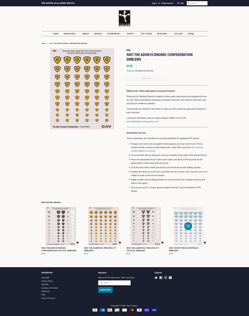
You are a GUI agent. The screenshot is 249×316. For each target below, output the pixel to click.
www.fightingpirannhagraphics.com (142, 121)
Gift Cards (146, 34)
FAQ (43, 295)
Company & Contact (50, 288)
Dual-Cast (46, 291)
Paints (130, 34)
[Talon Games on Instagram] (165, 278)
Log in (154, 3)
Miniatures (70, 34)
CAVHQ (191, 34)
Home (55, 34)
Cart (182, 3)
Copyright (45, 278)
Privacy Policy (47, 281)
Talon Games (132, 306)
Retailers (162, 34)
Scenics (98, 34)
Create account (167, 3)
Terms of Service (48, 298)
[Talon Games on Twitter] (156, 278)
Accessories (113, 34)
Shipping (130, 71)
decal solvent (149, 151)
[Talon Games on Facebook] (160, 278)
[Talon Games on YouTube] (170, 278)
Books (86, 34)
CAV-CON (178, 34)
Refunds (45, 284)
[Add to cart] (77, 242)
